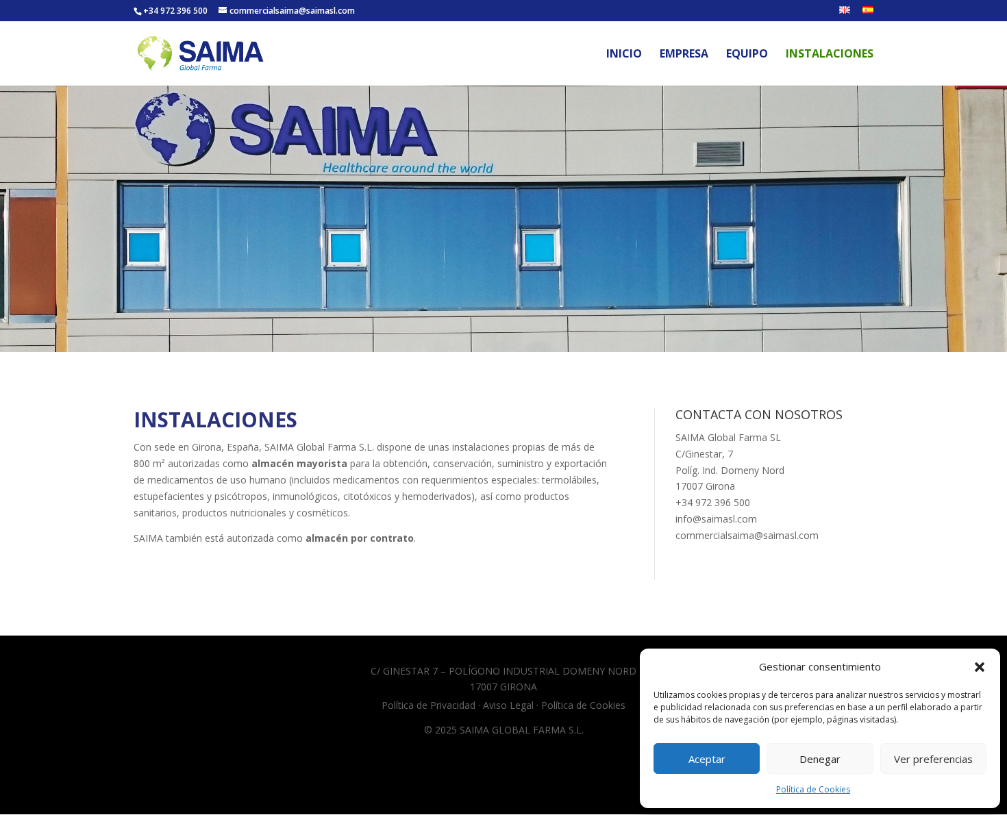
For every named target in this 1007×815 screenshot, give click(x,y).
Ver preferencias (933, 759)
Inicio (624, 55)
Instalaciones (829, 55)
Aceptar (706, 759)
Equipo (747, 55)
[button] (979, 667)
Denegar (820, 759)
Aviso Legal (508, 705)
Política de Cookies (813, 789)
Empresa (684, 55)
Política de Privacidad (428, 705)
